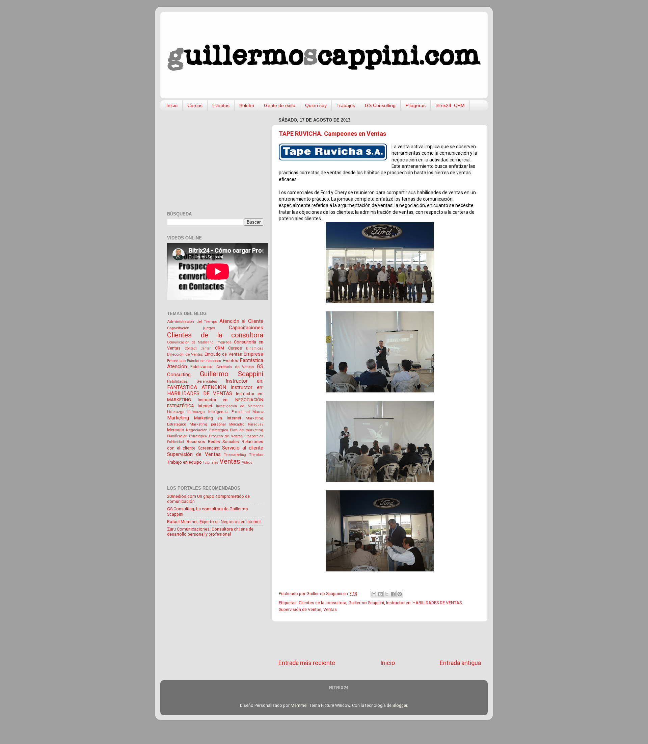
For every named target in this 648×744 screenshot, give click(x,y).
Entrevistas (176, 360)
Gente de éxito (279, 105)
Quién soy (316, 105)
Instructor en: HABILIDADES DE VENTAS (424, 602)
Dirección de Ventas (185, 354)
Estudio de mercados (204, 361)
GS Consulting (380, 105)
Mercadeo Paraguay (246, 424)
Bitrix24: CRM (450, 105)
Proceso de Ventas (226, 436)
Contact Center (198, 348)
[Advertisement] (380, 640)
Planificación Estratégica (187, 436)
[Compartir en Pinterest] (399, 594)
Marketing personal (208, 424)
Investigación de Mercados (240, 406)
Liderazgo (175, 411)
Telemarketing (235, 455)
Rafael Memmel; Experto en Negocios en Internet (214, 521)
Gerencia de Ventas (235, 366)
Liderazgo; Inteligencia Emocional (218, 411)
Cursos (194, 105)
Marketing (178, 418)
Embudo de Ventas (223, 354)
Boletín (246, 105)
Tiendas (256, 454)
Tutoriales (210, 462)
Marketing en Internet (217, 417)
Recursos (196, 441)
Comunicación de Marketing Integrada (199, 342)
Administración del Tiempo (192, 321)
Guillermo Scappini (366, 602)
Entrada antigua (460, 663)
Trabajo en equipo (184, 462)
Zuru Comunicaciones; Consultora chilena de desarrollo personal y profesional (210, 532)
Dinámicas (254, 348)
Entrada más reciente (306, 663)
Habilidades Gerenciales (192, 381)
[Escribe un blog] (380, 594)
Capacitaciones (246, 328)
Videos (247, 462)
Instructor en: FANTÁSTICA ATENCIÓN (215, 384)
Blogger (400, 705)
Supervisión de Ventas (300, 609)
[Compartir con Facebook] (393, 594)
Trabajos (345, 105)
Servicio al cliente (242, 448)
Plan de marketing (246, 430)
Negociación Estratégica (207, 430)
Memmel (299, 705)
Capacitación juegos (191, 328)
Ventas (330, 609)
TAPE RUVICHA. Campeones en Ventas (332, 133)
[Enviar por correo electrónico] (374, 594)
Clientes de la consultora (322, 602)
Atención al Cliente (241, 321)
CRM (219, 348)
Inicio (172, 105)
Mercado (175, 429)
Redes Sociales (223, 441)
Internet (205, 405)
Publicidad (175, 442)
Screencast (209, 448)
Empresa (253, 354)
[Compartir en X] (386, 594)
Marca (257, 411)
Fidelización (202, 366)
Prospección (253, 436)
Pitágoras (415, 105)
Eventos (221, 105)
